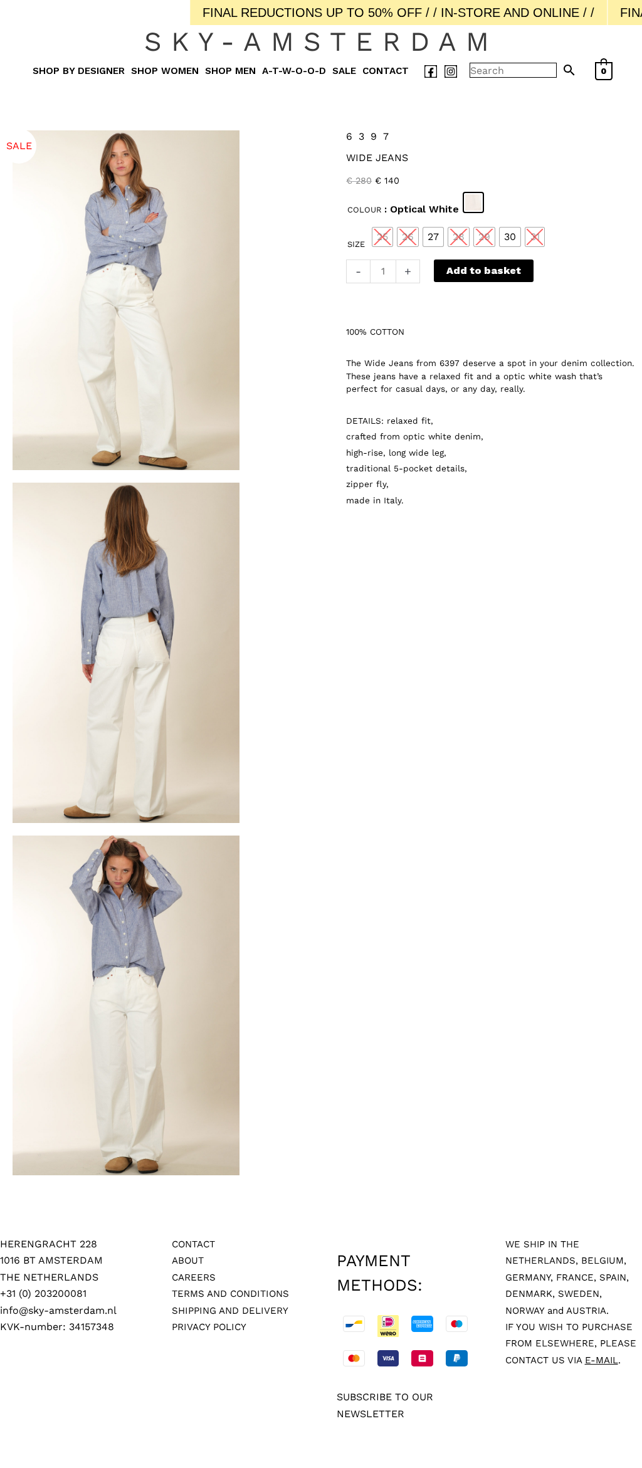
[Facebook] (430, 71)
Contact (385, 70)
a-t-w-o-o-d (294, 70)
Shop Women (165, 70)
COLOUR (364, 209)
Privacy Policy (209, 1327)
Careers (194, 1277)
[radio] (473, 202)
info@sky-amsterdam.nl (58, 1310)
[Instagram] (451, 71)
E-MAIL (601, 1360)
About (188, 1260)
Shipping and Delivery (230, 1310)
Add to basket (483, 270)
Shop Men (230, 70)
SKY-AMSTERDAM (321, 41)
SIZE (356, 244)
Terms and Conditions (230, 1293)
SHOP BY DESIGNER (79, 70)
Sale (344, 70)
